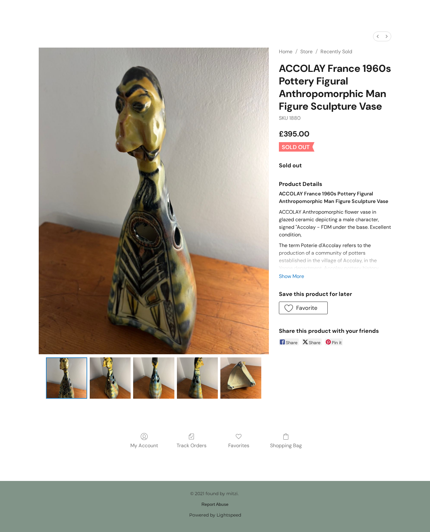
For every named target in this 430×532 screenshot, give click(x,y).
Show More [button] (291, 276)
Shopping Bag (286, 445)
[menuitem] (377, 36)
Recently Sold (336, 51)
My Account (144, 445)
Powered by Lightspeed (215, 515)
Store (306, 51)
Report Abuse (215, 504)
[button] (303, 308)
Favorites (238, 445)
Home (285, 51)
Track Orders (192, 445)
